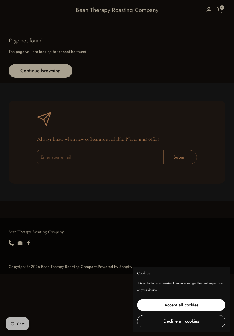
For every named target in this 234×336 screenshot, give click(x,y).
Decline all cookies (181, 321)
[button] (219, 10)
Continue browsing (40, 70)
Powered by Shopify (115, 266)
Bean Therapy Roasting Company (117, 10)
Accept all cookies (181, 305)
